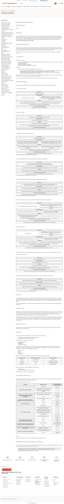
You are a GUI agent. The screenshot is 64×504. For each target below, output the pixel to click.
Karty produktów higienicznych (18, 480)
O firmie (55, 481)
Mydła (2, 52)
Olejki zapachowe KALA (5, 58)
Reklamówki (3, 72)
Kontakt (55, 479)
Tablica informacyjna (37, 483)
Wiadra (2, 83)
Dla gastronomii (4, 39)
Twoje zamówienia (28, 479)
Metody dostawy (46, 484)
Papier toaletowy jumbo (5, 59)
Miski (2, 48)
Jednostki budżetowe (47, 485)
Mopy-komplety (4, 50)
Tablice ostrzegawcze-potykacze (7, 80)
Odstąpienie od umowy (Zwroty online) (38, 482)
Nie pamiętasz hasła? (28, 481)
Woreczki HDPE (4, 84)
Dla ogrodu (3, 40)
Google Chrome (20, 350)
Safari (19, 352)
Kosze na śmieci (4, 46)
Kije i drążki (3, 44)
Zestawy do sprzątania (5, 89)
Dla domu (3, 37)
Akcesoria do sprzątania (5, 24)
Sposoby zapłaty (46, 483)
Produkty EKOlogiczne (5, 66)
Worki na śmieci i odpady (5, 22)
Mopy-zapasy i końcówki (5, 51)
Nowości (2, 93)
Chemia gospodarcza (5, 26)
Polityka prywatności (56, 482)
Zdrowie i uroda (4, 88)
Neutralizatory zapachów (5, 54)
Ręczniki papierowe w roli (5, 67)
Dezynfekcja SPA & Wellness (6, 35)
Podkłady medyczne (5, 65)
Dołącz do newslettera (6, 469)
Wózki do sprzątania (5, 87)
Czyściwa (3, 30)
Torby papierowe (4, 81)
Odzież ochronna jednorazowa (6, 56)
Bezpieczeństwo (18, 484)
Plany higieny (18, 483)
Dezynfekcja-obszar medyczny (6, 32)
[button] (55, 3)
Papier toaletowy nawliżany (6, 63)
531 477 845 (19, 0)
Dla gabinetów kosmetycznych (6, 36)
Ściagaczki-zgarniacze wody (6, 77)
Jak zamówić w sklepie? (38, 479)
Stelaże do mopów (4, 74)
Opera (19, 351)
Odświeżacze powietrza (5, 55)
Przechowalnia (37, 480)
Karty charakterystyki (19, 479)
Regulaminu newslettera (4, 472)
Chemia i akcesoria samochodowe (7, 29)
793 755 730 (25, 0)
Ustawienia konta (28, 480)
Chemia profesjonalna (5, 28)
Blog (54, 480)
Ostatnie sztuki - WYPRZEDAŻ (6, 92)
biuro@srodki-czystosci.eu (34, 0)
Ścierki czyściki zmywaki (5, 78)
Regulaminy (55, 483)
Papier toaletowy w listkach (6, 61)
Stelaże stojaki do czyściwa (6, 76)
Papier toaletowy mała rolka (6, 62)
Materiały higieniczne (5, 47)
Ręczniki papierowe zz (5, 69)
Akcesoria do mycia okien (5, 25)
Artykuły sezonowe (4, 91)
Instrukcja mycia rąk (19, 482)
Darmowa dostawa (46, 486)
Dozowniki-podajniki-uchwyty (6, 43)
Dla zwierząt (3, 41)
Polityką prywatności (5, 473)
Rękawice (3, 70)
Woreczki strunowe (4, 85)
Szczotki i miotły (4, 73)
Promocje (3, 95)
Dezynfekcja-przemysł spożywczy (7, 33)
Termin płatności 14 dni (43, 0)
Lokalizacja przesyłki (37, 484)
